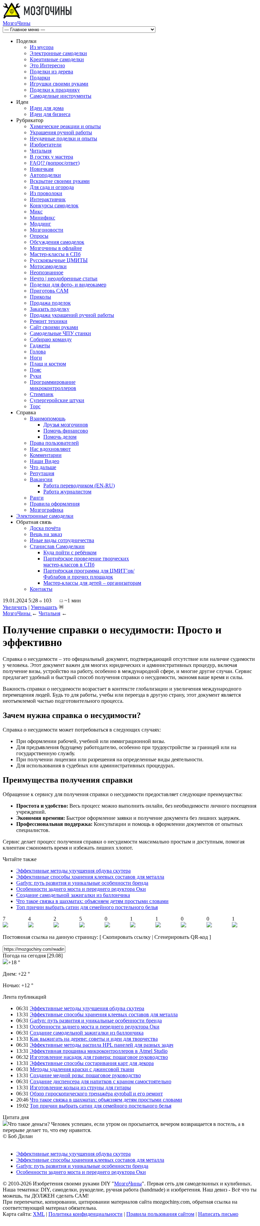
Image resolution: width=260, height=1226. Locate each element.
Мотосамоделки (48, 266)
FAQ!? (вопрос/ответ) (55, 163)
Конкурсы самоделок (54, 205)
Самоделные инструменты (60, 96)
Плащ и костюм (48, 364)
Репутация (42, 473)
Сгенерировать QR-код (181, 937)
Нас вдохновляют (50, 449)
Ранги (37, 498)
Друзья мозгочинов (65, 424)
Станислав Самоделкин (57, 546)
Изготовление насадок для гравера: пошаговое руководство (99, 1057)
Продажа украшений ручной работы (72, 315)
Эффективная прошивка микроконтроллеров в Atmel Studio (99, 1051)
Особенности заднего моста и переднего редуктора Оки (81, 889)
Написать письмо (218, 1214)
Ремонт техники (48, 321)
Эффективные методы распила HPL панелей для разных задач (101, 1045)
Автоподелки (45, 175)
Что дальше (43, 467)
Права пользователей (54, 443)
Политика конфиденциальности (85, 1214)
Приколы (40, 297)
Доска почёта (45, 528)
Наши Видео (44, 461)
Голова (38, 351)
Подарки (40, 77)
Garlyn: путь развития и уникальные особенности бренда (82, 883)
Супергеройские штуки (57, 400)
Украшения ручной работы (61, 132)
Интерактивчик (48, 199)
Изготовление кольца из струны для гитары (80, 1087)
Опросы (39, 236)
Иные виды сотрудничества (62, 540)
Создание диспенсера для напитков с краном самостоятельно (100, 1081)
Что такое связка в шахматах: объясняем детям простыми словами (92, 901)
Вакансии (41, 479)
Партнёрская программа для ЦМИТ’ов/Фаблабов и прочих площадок (88, 574)
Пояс (35, 370)
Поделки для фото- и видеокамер (68, 284)
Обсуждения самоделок (57, 242)
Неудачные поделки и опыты (63, 138)
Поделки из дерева (51, 71)
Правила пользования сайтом (160, 1214)
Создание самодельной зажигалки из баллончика (73, 895)
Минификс (42, 218)
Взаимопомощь (47, 418)
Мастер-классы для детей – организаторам (92, 583)
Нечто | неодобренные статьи (64, 278)
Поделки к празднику (55, 90)
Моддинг (40, 224)
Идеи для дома (47, 108)
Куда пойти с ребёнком (69, 552)
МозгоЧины (16, 23)
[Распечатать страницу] (61, 606)
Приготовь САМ (49, 291)
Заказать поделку (49, 309)
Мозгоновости (46, 230)
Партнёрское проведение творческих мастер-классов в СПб (86, 562)
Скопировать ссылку (127, 937)
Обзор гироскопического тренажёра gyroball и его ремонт (96, 1093)
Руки (35, 376)
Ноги (36, 358)
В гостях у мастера (51, 157)
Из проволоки (46, 193)
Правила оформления (55, 504)
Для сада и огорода (52, 187)
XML (39, 1214)
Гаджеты (40, 345)
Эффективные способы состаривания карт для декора (92, 1063)
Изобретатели (46, 144)
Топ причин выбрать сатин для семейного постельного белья (87, 907)
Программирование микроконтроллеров (53, 385)
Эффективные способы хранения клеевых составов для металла (90, 877)
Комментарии (46, 455)
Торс (35, 406)
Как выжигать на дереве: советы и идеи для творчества (94, 1039)
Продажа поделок (50, 303)
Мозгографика (46, 510)
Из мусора (41, 47)
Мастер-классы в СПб (55, 254)
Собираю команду (51, 339)
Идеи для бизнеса (50, 114)
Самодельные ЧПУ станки (60, 333)
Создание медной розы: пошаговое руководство (85, 1075)
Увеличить (15, 607)
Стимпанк (41, 394)
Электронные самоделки (58, 53)
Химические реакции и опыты (65, 126)
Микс (36, 211)
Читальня (40, 151)
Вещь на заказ (46, 534)
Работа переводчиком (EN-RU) (79, 485)
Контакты (41, 589)
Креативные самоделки (57, 59)
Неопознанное (46, 272)
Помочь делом (60, 437)
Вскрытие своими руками (60, 181)
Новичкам (41, 169)
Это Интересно (47, 65)
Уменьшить (44, 607)
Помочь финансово (65, 431)
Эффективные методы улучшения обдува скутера (73, 871)
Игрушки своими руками (59, 84)
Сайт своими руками (54, 327)
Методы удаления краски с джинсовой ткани (82, 1069)
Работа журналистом (67, 491)
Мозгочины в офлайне (56, 248)
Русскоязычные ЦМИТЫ (59, 260)
